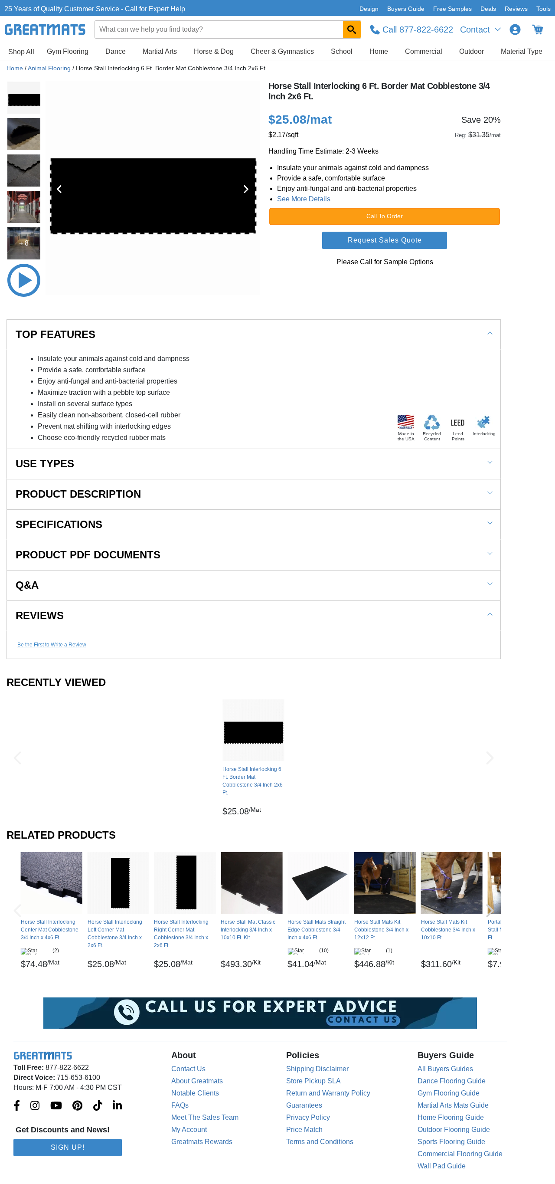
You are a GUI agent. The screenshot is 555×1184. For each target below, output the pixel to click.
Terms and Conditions (319, 1141)
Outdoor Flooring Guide (454, 1129)
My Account (189, 1129)
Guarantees (304, 1105)
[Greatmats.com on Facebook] (16, 1106)
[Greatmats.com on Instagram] (34, 1106)
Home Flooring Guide (451, 1117)
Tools (543, 8)
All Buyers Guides (445, 1068)
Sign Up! (68, 1147)
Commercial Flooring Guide (460, 1154)
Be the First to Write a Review (51, 645)
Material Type (521, 51)
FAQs (180, 1105)
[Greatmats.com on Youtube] (56, 1106)
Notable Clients (195, 1093)
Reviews (516, 8)
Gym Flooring (67, 51)
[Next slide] (245, 189)
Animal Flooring (49, 68)
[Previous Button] (17, 757)
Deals (488, 8)
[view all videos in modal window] (24, 280)
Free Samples (452, 8)
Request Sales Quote (385, 240)
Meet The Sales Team (204, 1117)
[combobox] (228, 29)
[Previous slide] (59, 189)
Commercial (423, 51)
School (342, 51)
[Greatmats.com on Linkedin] (117, 1106)
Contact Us (188, 1068)
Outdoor (471, 51)
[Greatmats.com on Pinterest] (77, 1106)
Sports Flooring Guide (451, 1141)
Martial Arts (160, 51)
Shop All (21, 52)
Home (378, 51)
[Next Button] (489, 757)
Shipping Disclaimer (317, 1068)
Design (369, 8)
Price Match (304, 1129)
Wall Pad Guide (442, 1166)
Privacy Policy (308, 1117)
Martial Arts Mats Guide (453, 1105)
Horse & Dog (214, 51)
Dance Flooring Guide (452, 1081)
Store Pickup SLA (313, 1081)
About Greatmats (197, 1081)
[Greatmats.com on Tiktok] (97, 1106)
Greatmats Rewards (201, 1141)
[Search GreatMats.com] (352, 29)
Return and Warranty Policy (328, 1093)
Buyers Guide (405, 8)
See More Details (303, 199)
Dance (115, 51)
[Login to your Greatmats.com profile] (515, 29)
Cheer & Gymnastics (282, 51)
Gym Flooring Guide (449, 1093)
